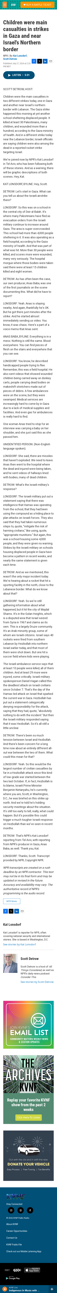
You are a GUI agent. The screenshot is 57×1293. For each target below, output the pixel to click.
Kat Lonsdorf (20, 55)
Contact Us (11, 1238)
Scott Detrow (10, 58)
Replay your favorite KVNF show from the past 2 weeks (28, 1105)
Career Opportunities (16, 1231)
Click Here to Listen (28, 1117)
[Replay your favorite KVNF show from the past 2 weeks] (28, 1074)
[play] (5, 1289)
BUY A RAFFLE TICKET (38, 4)
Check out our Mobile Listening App (23, 1251)
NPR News (11, 901)
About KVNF (12, 1224)
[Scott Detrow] (10, 963)
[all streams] (53, 1289)
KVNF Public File (14, 1244)
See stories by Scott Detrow (37, 982)
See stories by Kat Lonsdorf (19, 944)
